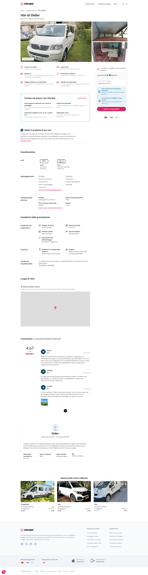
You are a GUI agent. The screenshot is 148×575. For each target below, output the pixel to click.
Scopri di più (82, 98)
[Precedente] (23, 491)
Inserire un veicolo (104, 4)
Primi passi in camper (94, 540)
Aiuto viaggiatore (92, 546)
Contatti (42, 571)
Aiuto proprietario (115, 546)
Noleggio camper (92, 536)
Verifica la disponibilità (111, 109)
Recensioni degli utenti (94, 543)
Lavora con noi (51, 571)
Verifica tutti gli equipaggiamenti (50, 190)
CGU (59, 571)
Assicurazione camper (116, 540)
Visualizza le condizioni (47, 265)
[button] (4, 572)
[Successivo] (52, 491)
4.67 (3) (24, 19)
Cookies (72, 571)
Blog (36, 571)
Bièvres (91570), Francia (36, 19)
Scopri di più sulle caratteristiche (50, 208)
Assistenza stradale (115, 543)
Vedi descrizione (26, 141)
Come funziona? (92, 533)
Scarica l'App (90, 4)
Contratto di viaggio (115, 536)
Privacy (65, 571)
